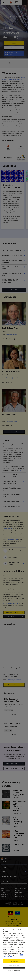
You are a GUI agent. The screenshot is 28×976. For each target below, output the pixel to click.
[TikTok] (16, 16)
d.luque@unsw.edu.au (11, 421)
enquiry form (8, 529)
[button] (14, 43)
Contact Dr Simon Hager (11, 603)
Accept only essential (14, 965)
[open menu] (3, 2)
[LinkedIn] (8, 16)
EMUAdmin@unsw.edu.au (11, 539)
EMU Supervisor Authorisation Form (12, 700)
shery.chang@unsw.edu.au (13, 378)
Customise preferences (14, 970)
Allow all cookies (14, 961)
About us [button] (5, 881)
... (11, 8)
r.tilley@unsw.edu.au (11, 334)
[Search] (24, 2)
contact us (20, 470)
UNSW (3, 8)
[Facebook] (10, 16)
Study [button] (4, 871)
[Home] (14, 2)
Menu (10, 63)
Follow (20, 14)
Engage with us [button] (7, 867)
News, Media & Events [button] (9, 876)
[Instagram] (13, 16)
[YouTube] (19, 16)
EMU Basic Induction (13, 723)
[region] (14, 951)
